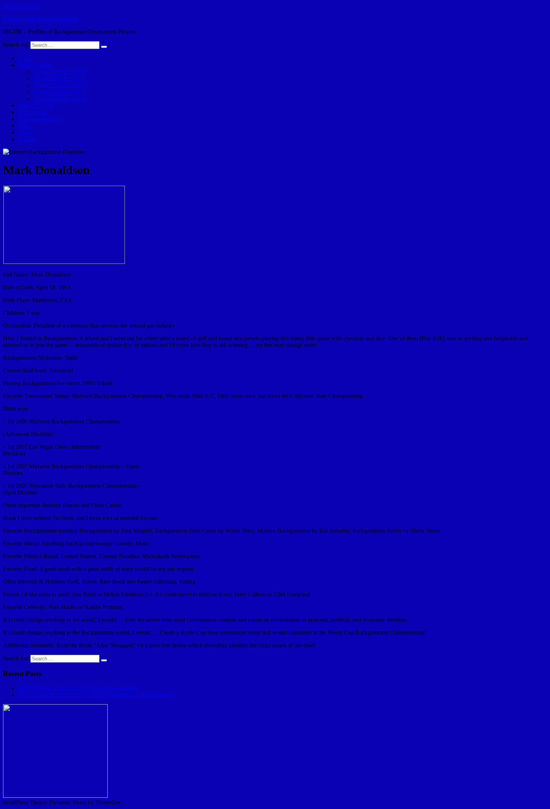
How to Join (32, 112)
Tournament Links (39, 119)
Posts (24, 125)
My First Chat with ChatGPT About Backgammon (78, 688)
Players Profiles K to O (60, 85)
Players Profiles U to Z (60, 98)
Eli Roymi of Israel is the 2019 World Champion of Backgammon (95, 694)
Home (25, 58)
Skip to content (21, 6)
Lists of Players (36, 105)
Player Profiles (35, 65)
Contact (27, 139)
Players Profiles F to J (58, 78)
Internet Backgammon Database (41, 19)
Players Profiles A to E (59, 72)
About (25, 132)
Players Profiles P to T (59, 92)
